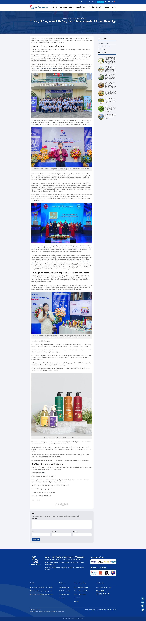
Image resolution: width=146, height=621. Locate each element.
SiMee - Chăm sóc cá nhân (81, 591)
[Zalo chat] (142, 602)
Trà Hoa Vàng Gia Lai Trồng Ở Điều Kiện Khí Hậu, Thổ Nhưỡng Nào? (110, 116)
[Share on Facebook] (56, 504)
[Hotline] (142, 598)
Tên (33, 531)
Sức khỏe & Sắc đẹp (80, 18)
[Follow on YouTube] (109, 594)
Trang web (75, 531)
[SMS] (142, 606)
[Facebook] (142, 609)
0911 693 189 (41, 587)
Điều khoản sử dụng (101, 609)
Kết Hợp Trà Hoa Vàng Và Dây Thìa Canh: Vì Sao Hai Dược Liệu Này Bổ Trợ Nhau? (110, 93)
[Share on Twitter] (59, 504)
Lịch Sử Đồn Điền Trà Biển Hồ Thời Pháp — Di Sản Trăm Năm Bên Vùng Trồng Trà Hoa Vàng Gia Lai (110, 77)
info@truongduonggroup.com (43, 591)
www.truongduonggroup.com (45, 594)
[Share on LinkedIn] (67, 504)
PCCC (74, 261)
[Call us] (106, 594)
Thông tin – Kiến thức (104, 46)
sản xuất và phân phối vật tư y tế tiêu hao (45, 68)
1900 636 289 (49, 587)
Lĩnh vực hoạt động (66, 7)
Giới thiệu (55, 7)
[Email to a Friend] (61, 504)
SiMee (62, 38)
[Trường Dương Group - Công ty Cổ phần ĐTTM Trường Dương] (39, 7)
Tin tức (113, 7)
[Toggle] (115, 46)
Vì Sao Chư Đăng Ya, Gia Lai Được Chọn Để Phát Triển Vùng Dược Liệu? (110, 100)
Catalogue (105, 7)
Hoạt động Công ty (66, 18)
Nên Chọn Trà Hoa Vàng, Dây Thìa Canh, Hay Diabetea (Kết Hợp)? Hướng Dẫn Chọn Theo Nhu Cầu (110, 69)
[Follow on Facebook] (97, 594)
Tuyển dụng (101, 49)
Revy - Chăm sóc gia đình (81, 587)
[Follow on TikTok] (100, 594)
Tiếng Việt (110, 2)
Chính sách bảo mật (90, 609)
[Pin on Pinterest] (64, 504)
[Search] (105, 2)
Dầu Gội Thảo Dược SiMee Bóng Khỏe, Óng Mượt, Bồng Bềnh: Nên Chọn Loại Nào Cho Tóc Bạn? (110, 85)
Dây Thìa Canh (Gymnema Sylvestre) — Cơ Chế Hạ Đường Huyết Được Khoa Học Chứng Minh (110, 109)
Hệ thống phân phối (95, 7)
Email (54, 531)
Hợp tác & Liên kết (111, 609)
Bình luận (34, 518)
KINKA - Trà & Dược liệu (80, 594)
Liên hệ (80, 2)
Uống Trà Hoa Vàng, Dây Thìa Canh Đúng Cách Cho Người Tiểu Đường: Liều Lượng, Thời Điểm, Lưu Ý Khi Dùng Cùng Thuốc (110, 60)
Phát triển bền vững (81, 7)
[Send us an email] (103, 594)
